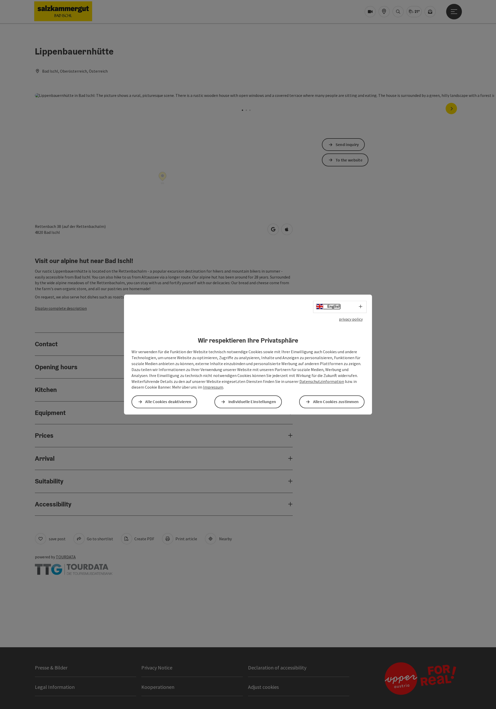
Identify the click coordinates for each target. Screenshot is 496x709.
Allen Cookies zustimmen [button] (336, 401)
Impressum (213, 387)
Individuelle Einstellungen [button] (252, 401)
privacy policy (351, 319)
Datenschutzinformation (321, 381)
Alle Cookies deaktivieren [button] (168, 401)
